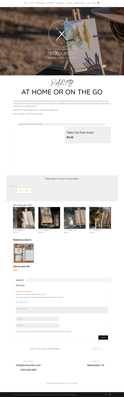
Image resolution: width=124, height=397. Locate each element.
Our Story (69, 3)
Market (21, 124)
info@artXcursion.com (28, 365)
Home (26, 3)
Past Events (50, 3)
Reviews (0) (20, 280)
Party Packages (40, 3)
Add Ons (26, 124)
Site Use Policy (37, 394)
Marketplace (60, 3)
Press (88, 3)
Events (31, 3)
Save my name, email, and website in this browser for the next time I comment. (45, 331)
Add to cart (24, 190)
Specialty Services (79, 3)
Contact (94, 3)
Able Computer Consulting (66, 394)
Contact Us (96, 349)
